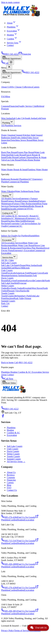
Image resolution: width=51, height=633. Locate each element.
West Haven (37, 288)
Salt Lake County (9, 263)
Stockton (10, 298)
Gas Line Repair (13, 160)
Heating (10, 35)
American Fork (22, 273)
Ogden (4, 288)
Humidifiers (34, 235)
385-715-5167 (11, 541)
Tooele (4, 296)
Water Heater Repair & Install (14, 169)
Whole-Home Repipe (30, 160)
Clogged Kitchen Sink (25, 135)
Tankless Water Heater (38, 169)
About (9, 23)
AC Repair (31, 216)
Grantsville (12, 296)
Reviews (29, 87)
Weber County (7, 285)
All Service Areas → (16, 461)
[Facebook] (3, 417)
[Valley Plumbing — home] (21, 17)
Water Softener (21, 191)
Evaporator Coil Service (20, 223)
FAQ (3, 96)
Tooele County (7, 293)
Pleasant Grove (36, 273)
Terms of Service (21, 630)
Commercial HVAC (24, 208)
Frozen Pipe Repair (25, 152)
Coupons (5, 106)
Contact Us (12, 490)
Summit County (8, 301)
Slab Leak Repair (17, 155)
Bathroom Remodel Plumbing (14, 179)
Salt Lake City (18, 118)
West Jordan (6, 118)
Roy (9, 288)
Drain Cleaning (8, 135)
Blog (8, 96)
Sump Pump (33, 191)
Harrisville (24, 291)
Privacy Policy (7, 630)
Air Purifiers (23, 235)
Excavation (12, 31)
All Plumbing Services (11, 125)
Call (6, 63)
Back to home (7, 362)
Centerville (40, 280)
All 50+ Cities (7, 260)
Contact (10, 45)
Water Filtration (8, 191)
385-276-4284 (11, 517)
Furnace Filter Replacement (25, 203)
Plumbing (11, 27)
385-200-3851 (11, 611)
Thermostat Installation (19, 206)
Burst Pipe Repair (9, 152)
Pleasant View (13, 291)
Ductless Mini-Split (15, 221)
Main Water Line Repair (23, 245)
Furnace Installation (29, 201)
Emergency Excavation (23, 250)
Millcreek (25, 268)
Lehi (39, 118)
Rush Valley (19, 298)
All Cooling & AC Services (13, 216)
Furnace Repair (14, 201)
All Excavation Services (12, 243)
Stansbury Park (24, 296)
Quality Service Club (27, 106)
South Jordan (31, 118)
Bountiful (5, 280)
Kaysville (30, 280)
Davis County (7, 278)
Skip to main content (10, 2)
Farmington (21, 280)
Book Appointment (13, 58)
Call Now (9, 378)
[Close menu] (9, 67)
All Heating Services (10, 198)
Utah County (7, 270)
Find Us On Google (26, 517)
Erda (33, 296)
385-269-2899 (11, 564)
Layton (13, 280)
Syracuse (22, 283)
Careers (36, 87)
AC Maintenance (18, 218)
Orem (43, 118)
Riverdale (27, 288)
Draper (23, 265)
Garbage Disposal (26, 157)
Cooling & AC (25, 372)
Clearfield (14, 283)
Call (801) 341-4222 (23, 362)
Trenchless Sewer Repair (21, 140)
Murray (17, 268)
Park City (5, 303)
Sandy (17, 265)
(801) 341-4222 (12, 409)
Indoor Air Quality (9, 235)
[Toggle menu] (11, 62)
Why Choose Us (17, 87)
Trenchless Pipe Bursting (33, 248)
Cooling (10, 39)
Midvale (10, 268)
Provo (9, 273)
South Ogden (17, 288)
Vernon (28, 298)
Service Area (12, 43)
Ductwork (11, 208)
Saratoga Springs (17, 275)
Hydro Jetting (21, 137)
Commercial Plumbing (19, 181)
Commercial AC (15, 226)
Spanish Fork (31, 275)
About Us (5, 87)
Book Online (11, 383)
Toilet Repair (12, 157)
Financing (13, 106)
